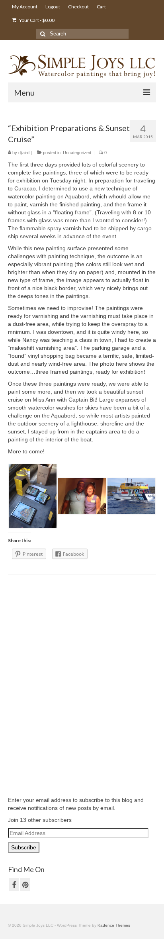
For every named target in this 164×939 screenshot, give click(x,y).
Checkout (78, 7)
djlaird (23, 152)
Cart (101, 7)
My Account (24, 7)
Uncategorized (77, 152)
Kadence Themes (114, 925)
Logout (52, 7)
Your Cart (36, 20)
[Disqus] (82, 684)
